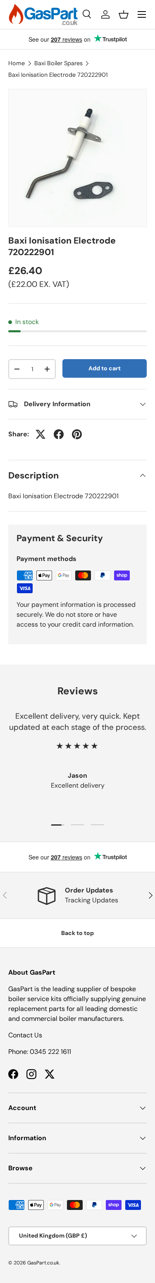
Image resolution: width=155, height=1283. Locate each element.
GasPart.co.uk (43, 1262)
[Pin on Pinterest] (77, 434)
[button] (123, 14)
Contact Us (25, 1035)
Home (16, 63)
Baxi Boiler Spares (58, 63)
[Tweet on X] (40, 434)
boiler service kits (35, 998)
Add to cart (104, 368)
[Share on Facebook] (59, 434)
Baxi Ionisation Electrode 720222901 (57, 74)
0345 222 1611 (50, 1051)
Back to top (77, 933)
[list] (77, 158)
